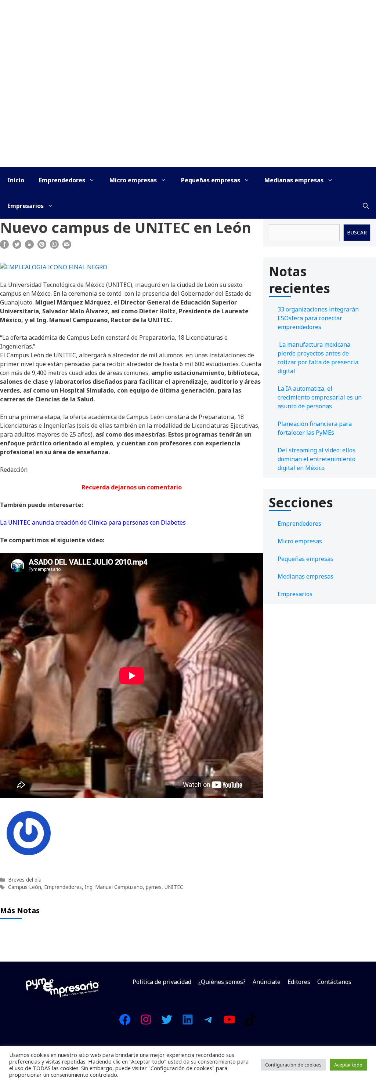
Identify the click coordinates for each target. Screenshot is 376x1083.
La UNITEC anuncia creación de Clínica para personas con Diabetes (93, 522)
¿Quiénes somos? (222, 982)
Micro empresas (133, 180)
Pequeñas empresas (210, 180)
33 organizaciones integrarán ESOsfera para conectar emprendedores (318, 318)
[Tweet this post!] (16, 247)
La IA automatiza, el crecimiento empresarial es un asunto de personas (320, 397)
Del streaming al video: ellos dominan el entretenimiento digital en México (316, 459)
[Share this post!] (4, 247)
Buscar (357, 232)
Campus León (24, 886)
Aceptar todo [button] (348, 1064)
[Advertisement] (188, 112)
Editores (299, 982)
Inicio (15, 180)
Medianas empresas (293, 180)
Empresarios (25, 206)
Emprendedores (62, 180)
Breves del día (24, 879)
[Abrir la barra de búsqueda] (365, 206)
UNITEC (173, 886)
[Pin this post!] (41, 247)
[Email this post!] (66, 247)
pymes (154, 886)
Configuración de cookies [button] (293, 1064)
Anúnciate (267, 982)
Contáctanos (334, 982)
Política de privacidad (162, 982)
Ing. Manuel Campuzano (114, 886)
